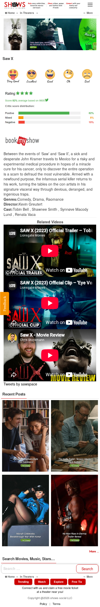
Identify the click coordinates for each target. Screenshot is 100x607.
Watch (42, 582)
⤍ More (91, 13)
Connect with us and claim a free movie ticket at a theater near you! (50, 590)
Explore (59, 582)
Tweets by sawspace (20, 383)
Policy (43, 604)
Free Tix (77, 582)
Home (11, 13)
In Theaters (27, 13)
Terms (57, 604)
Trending (23, 582)
